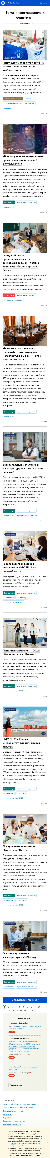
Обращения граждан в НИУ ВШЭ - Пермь (18, 1107)
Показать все (16, 1085)
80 (33, 1010)
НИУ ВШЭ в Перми (13, 3)
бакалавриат (30, 103)
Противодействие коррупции (14, 1111)
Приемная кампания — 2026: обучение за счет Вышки (21, 652)
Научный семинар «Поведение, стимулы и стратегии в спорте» (24, 1027)
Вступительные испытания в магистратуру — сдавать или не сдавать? (23, 468)
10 (39, 1006)
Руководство (7, 1114)
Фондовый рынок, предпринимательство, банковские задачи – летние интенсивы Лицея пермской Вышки (21, 262)
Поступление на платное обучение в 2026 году (19, 848)
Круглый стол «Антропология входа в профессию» (22, 1068)
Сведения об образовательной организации (19, 1104)
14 (17, 1010)
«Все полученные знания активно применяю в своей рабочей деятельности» (24, 159)
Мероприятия (25, 1018)
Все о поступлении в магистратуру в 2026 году (19, 955)
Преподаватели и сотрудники (14, 1121)
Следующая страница (24, 999)
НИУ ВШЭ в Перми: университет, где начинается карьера (21, 742)
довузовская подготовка (13, 300)
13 (13, 1010)
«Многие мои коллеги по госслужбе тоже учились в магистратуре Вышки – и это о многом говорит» (22, 353)
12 (9, 1010)
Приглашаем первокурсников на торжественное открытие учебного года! (23, 66)
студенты (28, 98)
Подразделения (8, 1118)
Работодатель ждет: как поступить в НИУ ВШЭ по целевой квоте (19, 567)
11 (4, 1010)
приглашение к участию (13, 103)
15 (21, 1010)
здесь (40, 1139)
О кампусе (8, 1100)
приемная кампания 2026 (27, 515)
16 (25, 1010)
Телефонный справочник (12, 1124)
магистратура (9, 108)
